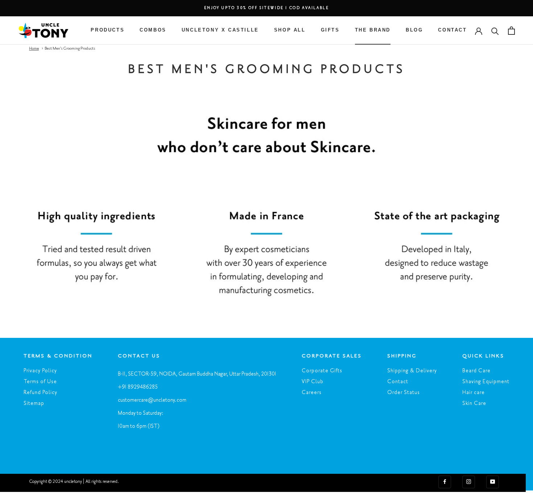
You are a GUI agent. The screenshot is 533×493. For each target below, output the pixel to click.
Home (34, 48)
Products (107, 30)
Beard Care (476, 371)
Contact (452, 30)
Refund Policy (40, 392)
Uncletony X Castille (220, 30)
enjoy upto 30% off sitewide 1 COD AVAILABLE (266, 8)
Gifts (330, 30)
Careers (312, 392)
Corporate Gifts (322, 371)
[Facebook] (444, 481)
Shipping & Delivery (412, 371)
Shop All (290, 30)
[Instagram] (468, 481)
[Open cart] (511, 30)
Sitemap (34, 403)
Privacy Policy (40, 371)
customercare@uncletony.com (152, 400)
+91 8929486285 (138, 387)
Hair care (473, 392)
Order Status (403, 392)
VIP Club (312, 381)
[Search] (495, 30)
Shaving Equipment (485, 381)
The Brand (373, 30)
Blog (414, 30)
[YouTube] (492, 481)
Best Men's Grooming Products (70, 48)
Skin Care (474, 403)
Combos (153, 30)
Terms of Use (40, 381)
